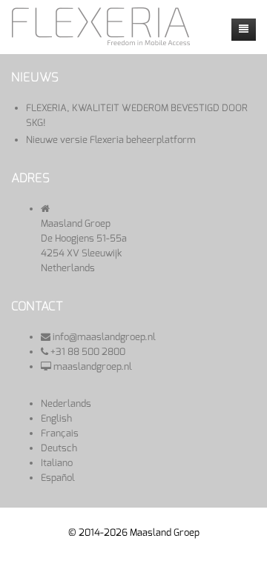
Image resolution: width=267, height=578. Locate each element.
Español (58, 477)
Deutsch (59, 448)
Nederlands (66, 403)
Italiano (57, 462)
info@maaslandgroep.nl (104, 336)
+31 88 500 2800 (87, 351)
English (56, 418)
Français (60, 433)
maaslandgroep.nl (92, 366)
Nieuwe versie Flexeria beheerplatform (111, 139)
